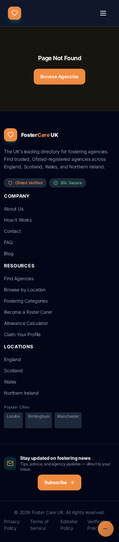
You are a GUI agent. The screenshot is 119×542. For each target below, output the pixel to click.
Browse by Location (25, 289)
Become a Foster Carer (28, 312)
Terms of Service (39, 525)
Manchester (68, 416)
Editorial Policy (68, 525)
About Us (13, 208)
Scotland (13, 370)
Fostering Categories (26, 301)
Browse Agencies (59, 76)
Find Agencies (19, 278)
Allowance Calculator (26, 323)
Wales (10, 381)
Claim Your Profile (22, 334)
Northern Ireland (21, 393)
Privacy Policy (12, 525)
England (12, 359)
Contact (12, 231)
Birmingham (38, 416)
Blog (8, 253)
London (13, 416)
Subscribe (55, 482)
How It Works (18, 220)
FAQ (8, 242)
